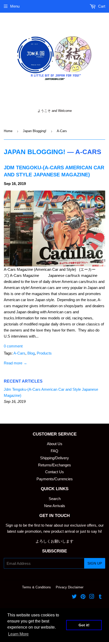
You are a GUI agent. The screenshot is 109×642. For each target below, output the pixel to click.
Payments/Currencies (55, 479)
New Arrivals (54, 506)
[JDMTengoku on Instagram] (91, 597)
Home (8, 131)
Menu (15, 6)
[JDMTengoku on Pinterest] (83, 597)
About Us (54, 444)
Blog (31, 353)
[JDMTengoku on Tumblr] (100, 597)
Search (55, 498)
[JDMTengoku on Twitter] (74, 597)
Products (44, 353)
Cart (101, 6)
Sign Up (94, 563)
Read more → (15, 363)
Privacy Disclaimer (69, 587)
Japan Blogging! (34, 131)
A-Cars (19, 353)
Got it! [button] (84, 625)
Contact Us (54, 472)
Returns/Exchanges (54, 465)
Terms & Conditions (36, 587)
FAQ (54, 451)
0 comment (13, 346)
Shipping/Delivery (54, 458)
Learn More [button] (18, 634)
